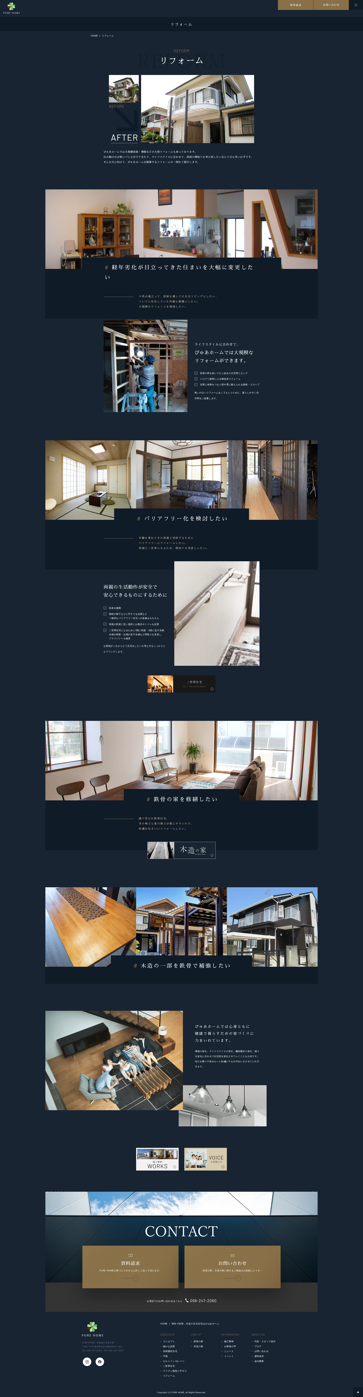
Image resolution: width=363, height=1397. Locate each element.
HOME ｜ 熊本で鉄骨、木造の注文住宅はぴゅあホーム (189, 1323)
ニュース (229, 1351)
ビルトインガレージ (173, 1361)
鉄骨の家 (198, 1341)
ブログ (257, 1346)
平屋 (165, 1356)
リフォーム (169, 1375)
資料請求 (259, 1356)
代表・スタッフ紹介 (265, 1341)
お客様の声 (230, 1346)
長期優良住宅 (170, 1351)
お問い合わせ (261, 1351)
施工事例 (229, 1341)
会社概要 (259, 1361)
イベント (229, 1356)
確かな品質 (169, 1346)
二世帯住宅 (169, 1365)
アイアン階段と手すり (175, 1370)
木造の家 (198, 1346)
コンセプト (169, 1341)
